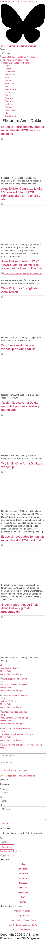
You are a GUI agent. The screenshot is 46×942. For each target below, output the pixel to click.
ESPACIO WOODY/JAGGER (23, 929)
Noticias (9, 77)
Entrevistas (10, 74)
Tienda (23, 902)
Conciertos (10, 71)
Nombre (3, 789)
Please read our (19, 776)
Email (2, 797)
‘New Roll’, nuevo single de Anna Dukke (19, 289)
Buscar (3, 49)
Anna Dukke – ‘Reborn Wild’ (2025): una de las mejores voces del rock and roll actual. (22, 264)
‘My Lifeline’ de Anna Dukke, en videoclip (22, 465)
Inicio (7, 66)
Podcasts (9, 80)
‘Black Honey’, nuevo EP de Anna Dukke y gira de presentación (20, 608)
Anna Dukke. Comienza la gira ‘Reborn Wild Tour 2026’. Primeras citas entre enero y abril (22, 194)
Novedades (23, 869)
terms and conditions (26, 776)
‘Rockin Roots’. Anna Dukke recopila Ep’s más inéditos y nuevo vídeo (20, 406)
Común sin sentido (23, 911)
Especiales (10, 83)
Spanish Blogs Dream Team (23, 920)
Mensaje (4, 805)
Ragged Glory (23, 915)
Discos (8, 68)
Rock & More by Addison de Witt (23, 925)
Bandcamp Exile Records (11, 851)
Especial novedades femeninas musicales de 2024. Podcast (23, 538)
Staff (7, 86)
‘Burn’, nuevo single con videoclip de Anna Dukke (18, 347)
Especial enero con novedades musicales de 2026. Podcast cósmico (22, 130)
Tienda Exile (10, 89)
